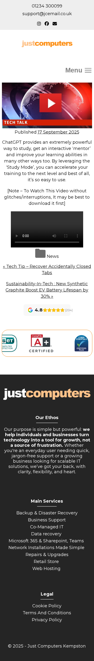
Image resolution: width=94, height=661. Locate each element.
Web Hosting (47, 568)
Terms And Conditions (47, 613)
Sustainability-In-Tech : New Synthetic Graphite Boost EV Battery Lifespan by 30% (47, 290)
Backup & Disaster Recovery (47, 513)
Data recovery (47, 534)
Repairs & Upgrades (47, 554)
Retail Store (47, 561)
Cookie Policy (46, 606)
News (53, 256)
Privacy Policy (47, 619)
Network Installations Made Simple (47, 547)
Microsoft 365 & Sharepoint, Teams (47, 541)
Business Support (47, 520)
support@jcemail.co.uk (47, 13)
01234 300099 (47, 6)
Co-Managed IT (47, 527)
